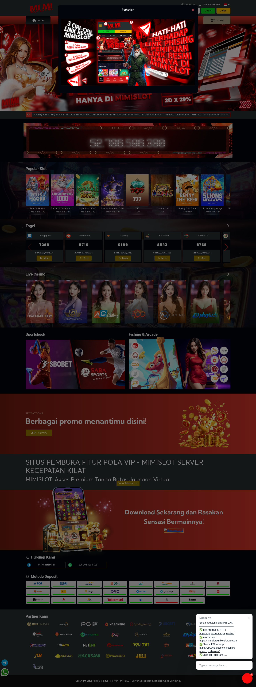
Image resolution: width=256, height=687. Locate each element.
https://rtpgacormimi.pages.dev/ (216, 633)
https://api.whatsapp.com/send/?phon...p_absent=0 (217, 649)
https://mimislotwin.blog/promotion (218, 640)
